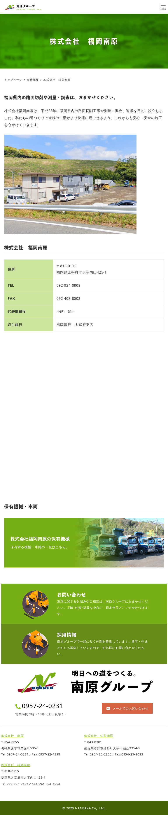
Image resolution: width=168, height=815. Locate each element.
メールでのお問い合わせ (130, 708)
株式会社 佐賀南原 (98, 736)
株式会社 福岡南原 (15, 765)
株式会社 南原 (12, 736)
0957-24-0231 (42, 706)
